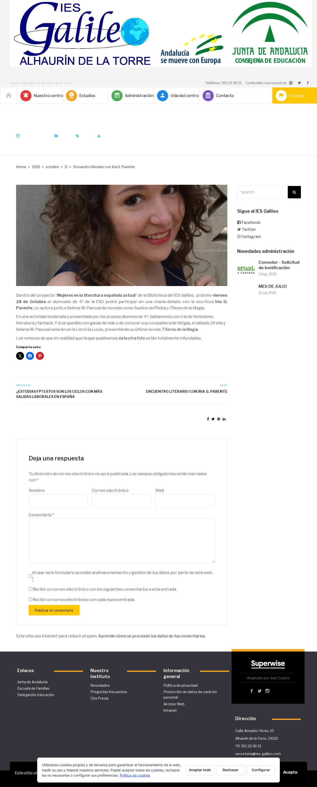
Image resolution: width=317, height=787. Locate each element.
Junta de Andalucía (32, 682)
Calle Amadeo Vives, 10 (254, 731)
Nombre (37, 490)
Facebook (251, 222)
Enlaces (296, 95)
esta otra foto (132, 338)
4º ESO (87, 136)
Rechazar (230, 770)
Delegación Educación (35, 695)
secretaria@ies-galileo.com (258, 754)
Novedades (100, 685)
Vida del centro (182, 95)
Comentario (41, 515)
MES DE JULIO (273, 286)
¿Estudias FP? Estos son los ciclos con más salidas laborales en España (59, 394)
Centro (65, 136)
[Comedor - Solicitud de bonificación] (246, 269)
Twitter (249, 229)
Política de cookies (135, 775)
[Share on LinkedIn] (224, 419)
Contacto (225, 95)
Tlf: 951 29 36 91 (248, 746)
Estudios (87, 95)
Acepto (290, 772)
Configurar (261, 770)
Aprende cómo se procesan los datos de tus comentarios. (152, 636)
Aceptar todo (200, 770)
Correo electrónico (110, 490)
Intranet (170, 710)
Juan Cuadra (116, 136)
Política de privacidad (180, 685)
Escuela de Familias (33, 688)
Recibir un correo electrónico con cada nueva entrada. (84, 599)
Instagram (251, 236)
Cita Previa (99, 698)
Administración (137, 95)
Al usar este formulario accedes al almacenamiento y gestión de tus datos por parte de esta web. (122, 575)
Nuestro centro (46, 95)
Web (159, 490)
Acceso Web (174, 704)
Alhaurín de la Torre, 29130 (256, 738)
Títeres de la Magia (180, 329)
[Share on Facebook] (208, 419)
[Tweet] (213, 419)
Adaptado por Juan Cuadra (268, 678)
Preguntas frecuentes (108, 692)
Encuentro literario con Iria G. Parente (186, 391)
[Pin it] (218, 419)
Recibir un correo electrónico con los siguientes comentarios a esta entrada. (105, 589)
